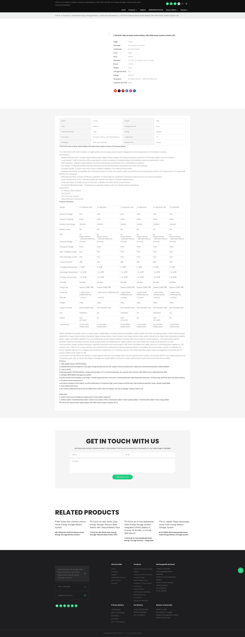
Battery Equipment (163, 618)
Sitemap (127, 633)
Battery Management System (167, 615)
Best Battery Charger (164, 612)
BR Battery (115, 616)
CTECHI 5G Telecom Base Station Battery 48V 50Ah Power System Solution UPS (149, 15)
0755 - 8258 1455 (64, 586)
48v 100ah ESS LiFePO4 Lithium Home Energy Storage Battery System (69, 533)
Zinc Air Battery (139, 615)
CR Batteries (116, 610)
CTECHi (57, 15)
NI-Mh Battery (161, 591)
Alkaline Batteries (140, 612)
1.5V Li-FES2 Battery (118, 622)
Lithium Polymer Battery (165, 582)
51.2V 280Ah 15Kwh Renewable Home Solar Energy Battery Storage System (173, 533)
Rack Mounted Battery (109, 15)
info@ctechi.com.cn (65, 595)
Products (66, 15)
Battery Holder (161, 609)
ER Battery (115, 619)
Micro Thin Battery (118, 613)
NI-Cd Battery (161, 588)
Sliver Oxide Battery (141, 609)
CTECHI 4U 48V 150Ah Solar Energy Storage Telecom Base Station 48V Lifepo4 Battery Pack (103, 533)
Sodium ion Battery (163, 569)
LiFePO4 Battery (162, 585)
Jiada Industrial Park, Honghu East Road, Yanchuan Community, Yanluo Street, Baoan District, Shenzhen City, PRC (70, 573)
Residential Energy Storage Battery (85, 15)
